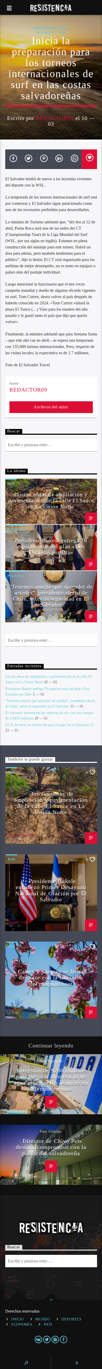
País (62, 32)
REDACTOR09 (55, 118)
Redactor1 (16, 1010)
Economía (21, 1324)
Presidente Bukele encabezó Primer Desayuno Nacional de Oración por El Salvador (51, 890)
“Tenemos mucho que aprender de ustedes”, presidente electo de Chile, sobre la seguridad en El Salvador (51, 596)
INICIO (17, 1319)
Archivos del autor (51, 407)
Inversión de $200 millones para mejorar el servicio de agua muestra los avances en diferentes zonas (51, 1079)
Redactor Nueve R (22, 835)
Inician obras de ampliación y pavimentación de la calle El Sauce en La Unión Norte (51, 500)
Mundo (42, 1319)
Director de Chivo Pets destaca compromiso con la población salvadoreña (51, 1147)
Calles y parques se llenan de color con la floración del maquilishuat (52, 977)
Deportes (45, 32)
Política (15, 530)
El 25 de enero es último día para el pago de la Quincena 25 (49, 725)
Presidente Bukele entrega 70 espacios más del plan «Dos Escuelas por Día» (51, 546)
